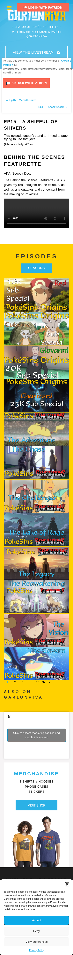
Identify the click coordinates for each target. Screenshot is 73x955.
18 (37, 682)
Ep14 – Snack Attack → (52, 106)
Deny (36, 931)
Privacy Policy (36, 950)
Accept (36, 920)
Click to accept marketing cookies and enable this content (36, 735)
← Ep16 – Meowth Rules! (21, 100)
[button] (67, 884)
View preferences (37, 941)
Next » (46, 682)
